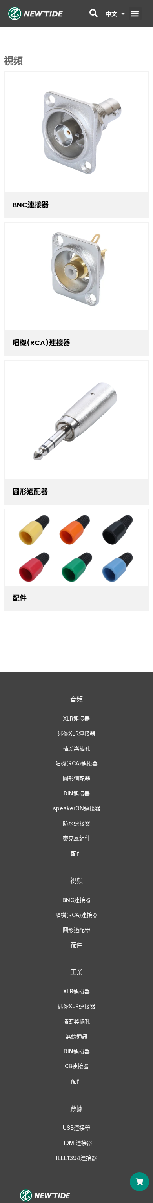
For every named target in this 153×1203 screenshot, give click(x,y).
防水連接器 (76, 823)
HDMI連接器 (76, 1143)
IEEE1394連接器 (76, 1157)
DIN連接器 (77, 793)
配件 (20, 598)
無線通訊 (76, 1036)
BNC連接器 (31, 205)
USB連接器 (76, 1127)
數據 (76, 1108)
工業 (76, 972)
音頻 (76, 699)
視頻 (76, 880)
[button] (135, 13)
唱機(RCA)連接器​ (41, 343)
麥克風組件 (76, 838)
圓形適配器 (30, 491)
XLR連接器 (76, 718)
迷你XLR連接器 (76, 733)
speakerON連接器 (76, 808)
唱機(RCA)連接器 (76, 763)
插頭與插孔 (76, 748)
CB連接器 (77, 1066)
